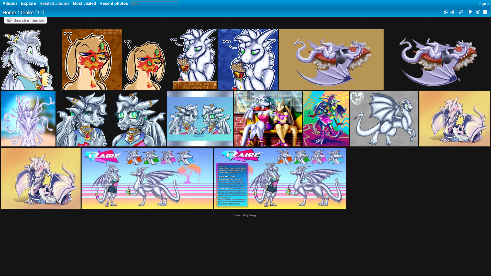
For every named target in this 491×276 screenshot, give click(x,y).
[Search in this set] (445, 12)
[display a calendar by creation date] (485, 12)
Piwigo (253, 215)
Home (9, 12)
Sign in (484, 4)
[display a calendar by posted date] (478, 12)
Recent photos (113, 3)
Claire (27, 12)
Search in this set (29, 20)
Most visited (84, 3)
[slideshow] (471, 12)
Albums (10, 3)
